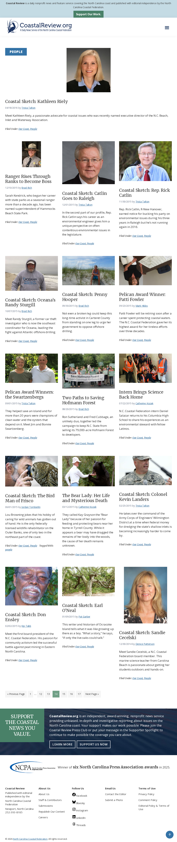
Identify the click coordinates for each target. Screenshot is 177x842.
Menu (168, 26)
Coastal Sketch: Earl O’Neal (82, 608)
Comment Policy (147, 800)
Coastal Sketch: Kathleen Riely (36, 101)
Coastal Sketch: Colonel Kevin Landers (143, 497)
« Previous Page (16, 694)
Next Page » (92, 694)
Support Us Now (94, 744)
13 (49, 694)
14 (56, 694)
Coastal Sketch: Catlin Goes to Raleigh (84, 196)
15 (64, 694)
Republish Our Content (52, 811)
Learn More (62, 744)
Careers (43, 817)
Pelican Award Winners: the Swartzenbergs (29, 394)
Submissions (46, 805)
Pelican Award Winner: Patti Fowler (142, 297)
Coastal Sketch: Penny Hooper (85, 297)
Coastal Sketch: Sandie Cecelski (142, 635)
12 (41, 694)
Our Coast (23, 128)
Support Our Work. (88, 14)
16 (72, 694)
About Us (44, 794)
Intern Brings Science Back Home (141, 394)
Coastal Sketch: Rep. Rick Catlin (144, 193)
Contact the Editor (115, 794)
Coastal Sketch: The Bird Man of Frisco (30, 498)
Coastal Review (15, 3)
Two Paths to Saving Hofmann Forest (83, 400)
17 (80, 694)
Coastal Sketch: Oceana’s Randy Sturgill (30, 302)
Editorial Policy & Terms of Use (153, 807)
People (33, 128)
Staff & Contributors (50, 800)
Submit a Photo (114, 800)
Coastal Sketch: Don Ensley (25, 617)
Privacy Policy (146, 794)
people (8, 549)
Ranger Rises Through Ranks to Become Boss (28, 179)
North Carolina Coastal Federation (18, 802)
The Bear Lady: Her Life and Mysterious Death (86, 498)
